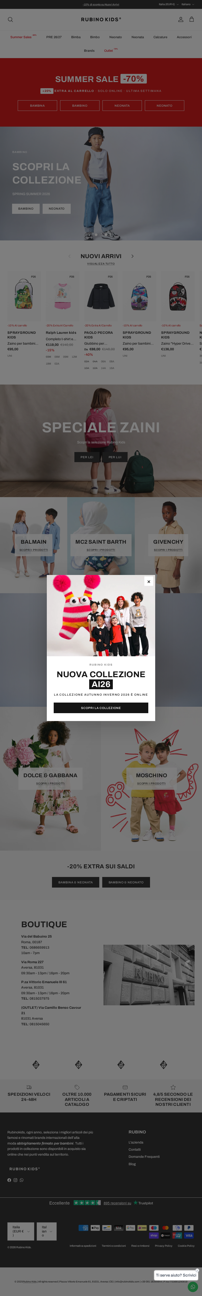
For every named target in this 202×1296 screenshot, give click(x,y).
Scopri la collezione (101, 708)
